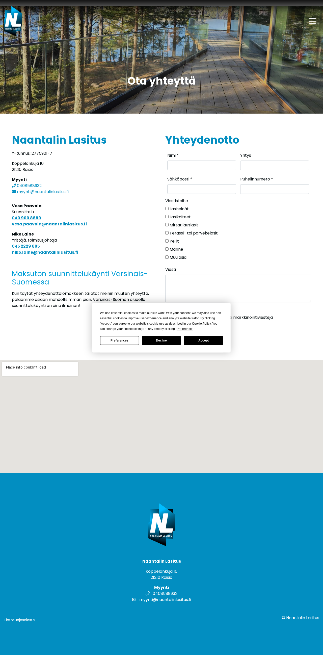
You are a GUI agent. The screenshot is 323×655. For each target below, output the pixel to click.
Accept (203, 340)
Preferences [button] (185, 328)
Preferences (119, 340)
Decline (161, 340)
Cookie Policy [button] (201, 323)
